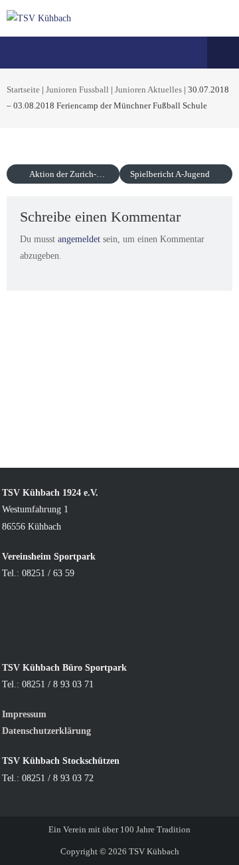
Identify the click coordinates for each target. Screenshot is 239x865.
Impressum (25, 714)
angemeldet (79, 239)
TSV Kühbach (154, 851)
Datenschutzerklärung (46, 731)
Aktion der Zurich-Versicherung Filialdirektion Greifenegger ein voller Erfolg (73, 174)
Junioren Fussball (77, 89)
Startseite (23, 89)
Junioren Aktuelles (148, 89)
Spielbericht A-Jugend (171, 174)
